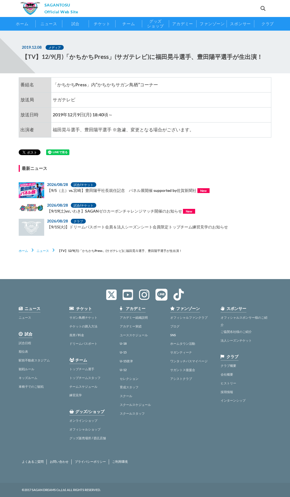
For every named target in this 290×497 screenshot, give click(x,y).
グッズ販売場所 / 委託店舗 (87, 438)
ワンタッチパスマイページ (189, 361)
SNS (173, 335)
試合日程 (25, 343)
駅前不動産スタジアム (34, 360)
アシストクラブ (181, 378)
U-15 (123, 352)
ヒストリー (228, 383)
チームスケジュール (83, 386)
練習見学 (75, 395)
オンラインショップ (83, 420)
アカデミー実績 (131, 326)
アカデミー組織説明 (134, 317)
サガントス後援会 (182, 370)
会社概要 (227, 374)
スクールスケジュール (135, 404)
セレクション (129, 378)
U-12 (123, 370)
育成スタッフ (129, 387)
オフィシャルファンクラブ (189, 317)
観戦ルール (26, 369)
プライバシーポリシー (90, 461)
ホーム (23, 250)
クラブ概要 (228, 365)
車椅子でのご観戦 (31, 386)
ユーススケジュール (134, 335)
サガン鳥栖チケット (83, 317)
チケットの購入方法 (83, 326)
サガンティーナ (181, 352)
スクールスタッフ (132, 413)
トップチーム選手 (81, 369)
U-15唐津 (126, 361)
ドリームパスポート (83, 343)
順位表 (23, 351)
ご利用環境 (120, 461)
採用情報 (227, 392)
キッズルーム (28, 378)
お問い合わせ (59, 461)
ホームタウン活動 (182, 343)
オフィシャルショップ (85, 429)
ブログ (175, 326)
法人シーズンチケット (236, 340)
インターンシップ (233, 400)
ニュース (43, 250)
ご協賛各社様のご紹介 (236, 331)
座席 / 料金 (76, 335)
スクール (126, 396)
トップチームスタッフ (85, 378)
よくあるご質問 (33, 461)
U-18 (123, 343)
